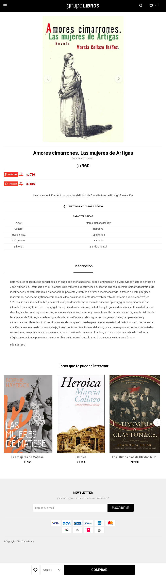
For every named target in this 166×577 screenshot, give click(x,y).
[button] (118, 79)
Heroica (81, 457)
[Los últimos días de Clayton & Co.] (134, 413)
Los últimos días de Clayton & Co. (134, 457)
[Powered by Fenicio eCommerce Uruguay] (156, 542)
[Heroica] (81, 413)
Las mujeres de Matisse (27, 457)
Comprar (99, 570)
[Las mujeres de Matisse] (27, 413)
